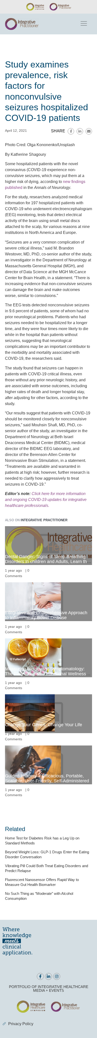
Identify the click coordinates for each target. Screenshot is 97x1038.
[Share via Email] (89, 131)
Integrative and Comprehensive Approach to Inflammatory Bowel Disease (46, 615)
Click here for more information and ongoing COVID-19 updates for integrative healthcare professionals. (46, 500)
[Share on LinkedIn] (80, 131)
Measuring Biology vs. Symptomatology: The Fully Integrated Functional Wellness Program (45, 673)
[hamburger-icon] (83, 24)
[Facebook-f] (40, 976)
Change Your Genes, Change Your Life (43, 724)
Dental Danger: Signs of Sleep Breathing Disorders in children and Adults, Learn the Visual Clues (47, 561)
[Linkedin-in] (48, 976)
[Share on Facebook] (71, 131)
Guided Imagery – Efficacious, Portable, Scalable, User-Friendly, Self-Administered (47, 778)
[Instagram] (56, 976)
